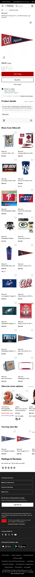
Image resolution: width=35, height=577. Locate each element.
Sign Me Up (17, 504)
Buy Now (17, 80)
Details (9, 63)
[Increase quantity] (10, 68)
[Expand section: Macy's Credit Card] (17, 482)
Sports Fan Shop (14, 10)
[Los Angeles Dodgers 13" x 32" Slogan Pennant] (8, 439)
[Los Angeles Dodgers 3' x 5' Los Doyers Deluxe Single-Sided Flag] (9, 283)
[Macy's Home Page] (9, 6)
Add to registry (17, 84)
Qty (7, 67)
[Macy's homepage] (2, 10)
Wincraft (4, 13)
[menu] (2, 6)
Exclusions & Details (13, 524)
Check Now (22, 524)
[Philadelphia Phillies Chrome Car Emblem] (9, 225)
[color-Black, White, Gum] (19, 419)
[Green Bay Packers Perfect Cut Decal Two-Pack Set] (26, 225)
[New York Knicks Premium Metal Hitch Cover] (9, 365)
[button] (6, 10)
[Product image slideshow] (17, 40)
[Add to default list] (15, 133)
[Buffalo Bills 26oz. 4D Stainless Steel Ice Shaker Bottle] (9, 253)
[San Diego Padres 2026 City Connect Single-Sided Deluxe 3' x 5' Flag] (9, 168)
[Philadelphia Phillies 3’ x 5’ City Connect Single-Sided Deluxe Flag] (9, 338)
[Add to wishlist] (31, 22)
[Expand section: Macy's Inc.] (17, 492)
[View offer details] (17, 120)
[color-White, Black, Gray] (17, 419)
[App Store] (6, 546)
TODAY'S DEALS (6, 1)
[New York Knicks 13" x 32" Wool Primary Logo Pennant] (26, 338)
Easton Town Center (27, 96)
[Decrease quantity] (3, 68)
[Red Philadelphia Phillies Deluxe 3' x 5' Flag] (9, 198)
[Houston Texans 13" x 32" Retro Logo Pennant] (26, 253)
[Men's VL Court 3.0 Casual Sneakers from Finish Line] (21, 397)
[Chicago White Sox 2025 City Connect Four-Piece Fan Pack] (26, 140)
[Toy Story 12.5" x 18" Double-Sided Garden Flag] (9, 140)
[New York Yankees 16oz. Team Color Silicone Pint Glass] (26, 168)
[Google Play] (20, 546)
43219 (12, 89)
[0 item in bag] (32, 6)
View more (5, 114)
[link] (9, 154)
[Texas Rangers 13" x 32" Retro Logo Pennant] (24, 439)
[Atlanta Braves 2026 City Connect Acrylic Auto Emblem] (26, 283)
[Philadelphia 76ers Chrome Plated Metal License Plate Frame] (26, 365)
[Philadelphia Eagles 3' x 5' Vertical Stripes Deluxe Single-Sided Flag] (9, 311)
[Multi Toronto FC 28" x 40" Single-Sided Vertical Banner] (26, 311)
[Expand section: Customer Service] (17, 478)
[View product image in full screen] (4, 57)
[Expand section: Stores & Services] (17, 487)
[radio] (16, 419)
